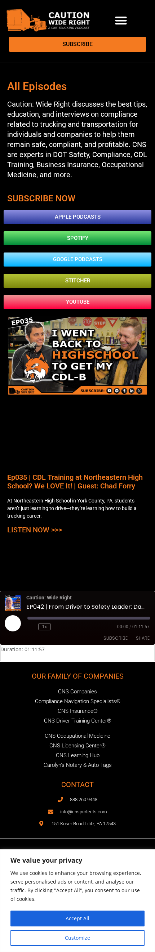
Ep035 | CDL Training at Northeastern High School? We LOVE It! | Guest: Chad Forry (75, 481)
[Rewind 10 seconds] (31, 627)
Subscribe (115, 638)
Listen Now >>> (34, 530)
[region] (77, 900)
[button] (120, 20)
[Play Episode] (13, 623)
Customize (77, 937)
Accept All (77, 918)
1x (44, 626)
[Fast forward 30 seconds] (58, 627)
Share (143, 638)
